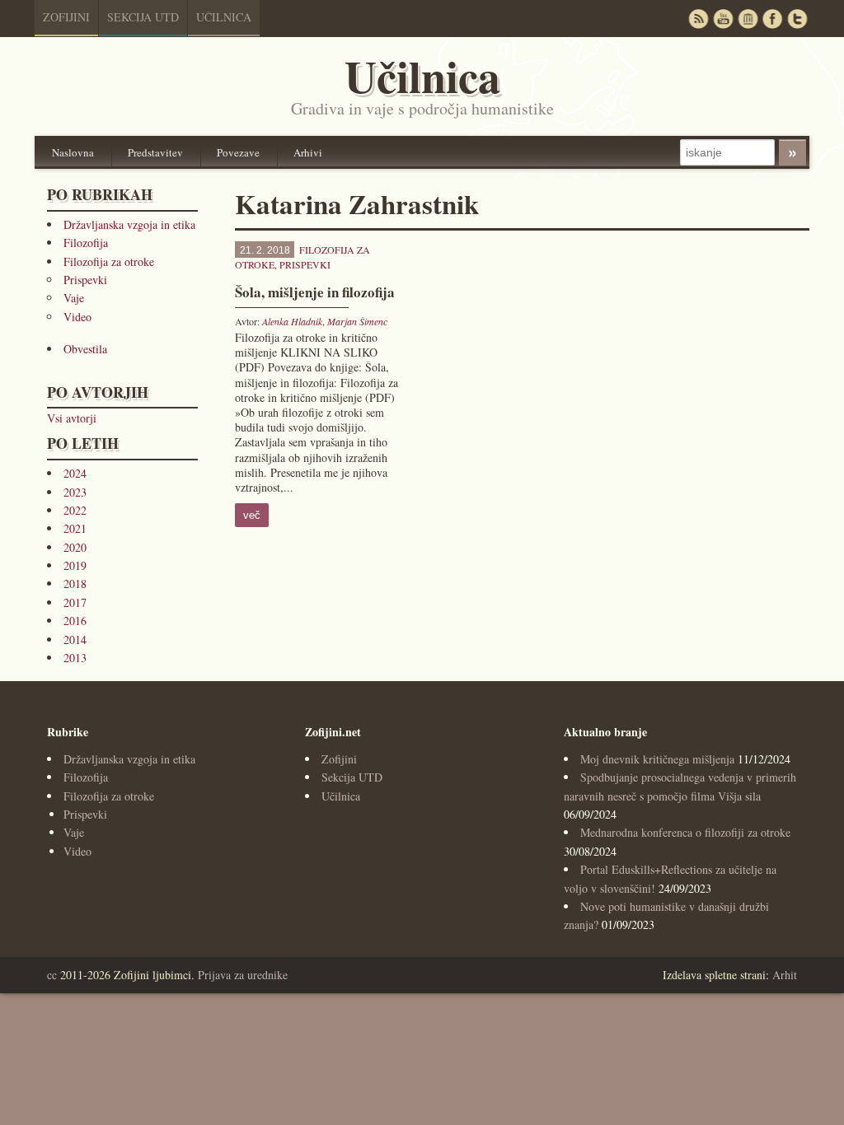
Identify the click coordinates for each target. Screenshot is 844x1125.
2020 (75, 547)
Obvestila (85, 349)
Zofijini (66, 17)
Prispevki (85, 279)
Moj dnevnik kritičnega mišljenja (657, 759)
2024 (75, 473)
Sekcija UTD (143, 17)
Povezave (238, 152)
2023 (75, 492)
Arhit (784, 975)
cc (52, 975)
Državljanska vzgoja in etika (129, 224)
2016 (75, 620)
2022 (75, 510)
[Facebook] (772, 18)
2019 (75, 565)
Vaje (73, 298)
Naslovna (73, 152)
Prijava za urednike (243, 975)
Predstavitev (155, 152)
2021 (75, 528)
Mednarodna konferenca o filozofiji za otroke (685, 832)
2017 (75, 602)
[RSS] (698, 18)
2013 (75, 657)
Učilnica (223, 17)
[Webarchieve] (747, 18)
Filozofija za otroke (108, 261)
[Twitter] (797, 18)
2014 (75, 639)
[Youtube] (722, 18)
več (251, 515)
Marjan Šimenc (357, 321)
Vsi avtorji (71, 418)
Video (77, 316)
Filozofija (85, 242)
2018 (75, 583)
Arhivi (307, 152)
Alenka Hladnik (292, 321)
